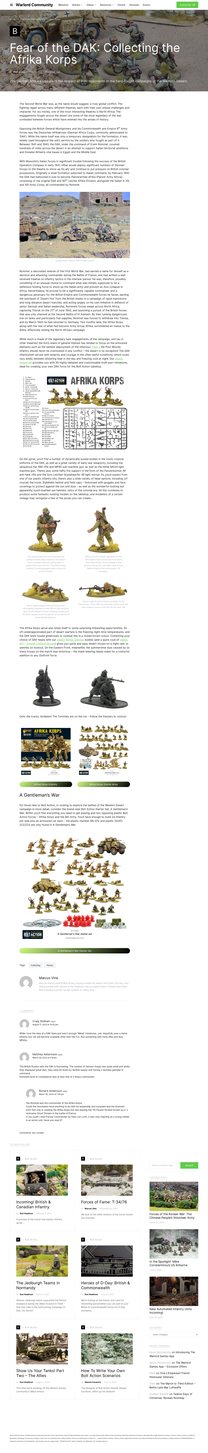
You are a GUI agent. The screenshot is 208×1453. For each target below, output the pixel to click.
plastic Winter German (70, 639)
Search (189, 1165)
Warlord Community (34, 4)
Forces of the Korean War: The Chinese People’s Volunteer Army (172, 1216)
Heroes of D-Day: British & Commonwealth (105, 1285)
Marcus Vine (19, 72)
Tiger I (95, 346)
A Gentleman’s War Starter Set (74, 950)
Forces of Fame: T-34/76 (104, 1202)
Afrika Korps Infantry (45, 784)
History (50, 965)
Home (12, 19)
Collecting (35, 965)
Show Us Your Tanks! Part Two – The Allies (40, 1373)
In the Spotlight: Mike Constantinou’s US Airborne (168, 1263)
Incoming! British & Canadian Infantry (33, 1204)
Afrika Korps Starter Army (104, 784)
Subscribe (185, 4)
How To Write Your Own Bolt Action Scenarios (103, 1373)
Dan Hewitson (26, 1213)
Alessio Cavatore (93, 1382)
